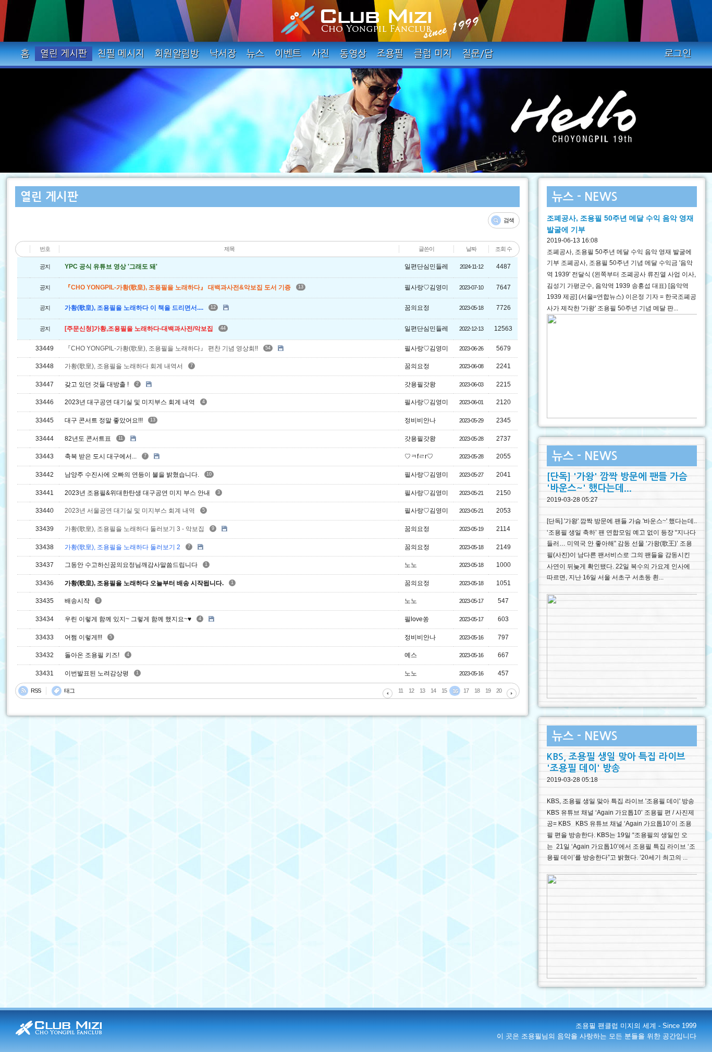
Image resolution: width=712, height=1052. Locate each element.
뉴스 (255, 53)
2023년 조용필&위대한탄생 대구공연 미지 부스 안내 (137, 493)
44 (223, 328)
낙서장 (223, 53)
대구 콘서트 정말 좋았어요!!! (104, 420)
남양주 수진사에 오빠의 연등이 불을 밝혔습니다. (132, 474)
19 (487, 690)
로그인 (678, 53)
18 (477, 690)
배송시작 (77, 600)
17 (466, 690)
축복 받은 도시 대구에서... (101, 456)
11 (120, 438)
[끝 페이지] (512, 693)
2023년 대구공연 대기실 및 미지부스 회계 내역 (130, 402)
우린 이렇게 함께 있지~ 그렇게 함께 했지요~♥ (128, 619)
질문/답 (477, 53)
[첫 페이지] (387, 693)
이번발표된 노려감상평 (97, 673)
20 (498, 690)
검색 (509, 220)
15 (444, 690)
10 (209, 474)
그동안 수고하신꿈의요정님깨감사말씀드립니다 (131, 565)
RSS (36, 690)
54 (268, 347)
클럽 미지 (433, 53)
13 (300, 286)
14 (433, 690)
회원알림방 (177, 53)
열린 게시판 (63, 53)
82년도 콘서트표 (88, 438)
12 (213, 307)
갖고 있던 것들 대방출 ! (97, 384)
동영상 (353, 53)
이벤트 (288, 53)
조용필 (390, 53)
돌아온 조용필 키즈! (92, 655)
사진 (320, 53)
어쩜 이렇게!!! (83, 637)
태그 (69, 690)
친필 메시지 (120, 53)
